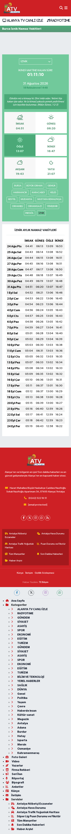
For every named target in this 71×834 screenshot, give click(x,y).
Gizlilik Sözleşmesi (44, 573)
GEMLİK (51, 185)
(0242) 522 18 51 (38, 498)
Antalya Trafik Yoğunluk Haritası (19, 546)
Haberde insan (26, 710)
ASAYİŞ (22, 626)
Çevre (21, 706)
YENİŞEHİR (52, 206)
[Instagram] (35, 518)
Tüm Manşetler (17, 554)
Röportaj (17, 778)
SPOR (21, 630)
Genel (21, 693)
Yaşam (21, 702)
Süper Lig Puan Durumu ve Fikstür (39, 816)
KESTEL (12, 199)
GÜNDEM (23, 617)
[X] (29, 518)
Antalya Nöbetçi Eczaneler (16, 535)
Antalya (22, 723)
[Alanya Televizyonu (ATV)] (11, 8)
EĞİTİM (22, 638)
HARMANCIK (20, 192)
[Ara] (61, 8)
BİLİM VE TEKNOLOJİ (30, 676)
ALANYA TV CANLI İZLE (24, 20)
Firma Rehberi (20, 769)
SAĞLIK (22, 685)
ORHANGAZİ (35, 206)
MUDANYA (26, 199)
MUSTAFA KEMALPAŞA (49, 199)
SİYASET (22, 621)
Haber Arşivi (15, 560)
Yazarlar (17, 765)
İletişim (29, 573)
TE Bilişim (43, 582)
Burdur (22, 731)
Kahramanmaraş (28, 753)
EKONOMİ (24, 634)
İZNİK (41, 213)
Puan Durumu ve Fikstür (53, 544)
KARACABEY (38, 192)
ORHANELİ (17, 206)
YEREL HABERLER (28, 681)
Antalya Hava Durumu (52, 533)
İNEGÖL (29, 213)
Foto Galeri (19, 757)
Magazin (23, 719)
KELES (53, 192)
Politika (22, 698)
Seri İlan (16, 774)
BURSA (17, 185)
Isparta (22, 740)
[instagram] (45, 593)
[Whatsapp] (41, 518)
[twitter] (31, 593)
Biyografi (17, 782)
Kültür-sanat (26, 714)
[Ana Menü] (66, 8)
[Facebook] (23, 518)
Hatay (21, 736)
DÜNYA (22, 689)
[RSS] (47, 518)
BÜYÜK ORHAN (34, 185)
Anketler (17, 786)
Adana (21, 727)
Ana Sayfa (18, 600)
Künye (20, 573)
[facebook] (17, 593)
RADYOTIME (60, 20)
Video (15, 761)
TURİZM (22, 643)
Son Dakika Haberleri (51, 554)
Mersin (21, 744)
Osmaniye (24, 748)
